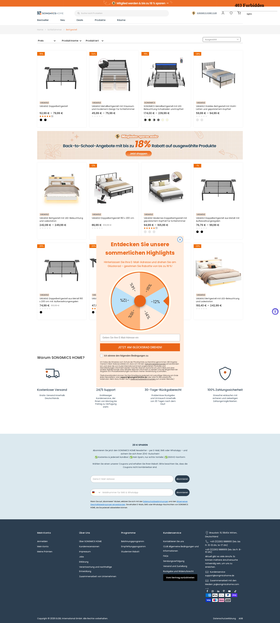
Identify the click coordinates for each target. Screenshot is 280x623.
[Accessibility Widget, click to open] (275, 311)
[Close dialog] (180, 239)
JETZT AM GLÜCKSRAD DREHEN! (140, 347)
